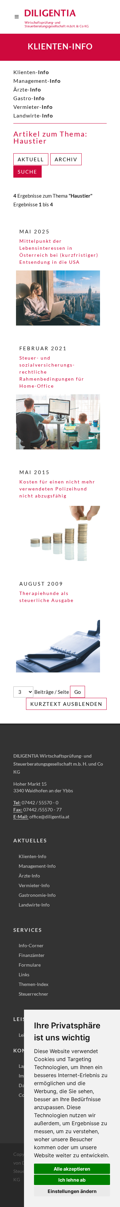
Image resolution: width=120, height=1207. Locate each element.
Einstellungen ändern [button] (72, 1191)
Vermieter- (33, 107)
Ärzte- (27, 89)
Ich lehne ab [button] (72, 1180)
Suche (27, 172)
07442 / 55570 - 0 (40, 802)
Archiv (66, 159)
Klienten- (31, 72)
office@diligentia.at (49, 816)
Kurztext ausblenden (66, 704)
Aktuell (31, 159)
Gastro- (29, 98)
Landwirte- (33, 115)
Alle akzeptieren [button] (72, 1169)
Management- (37, 80)
